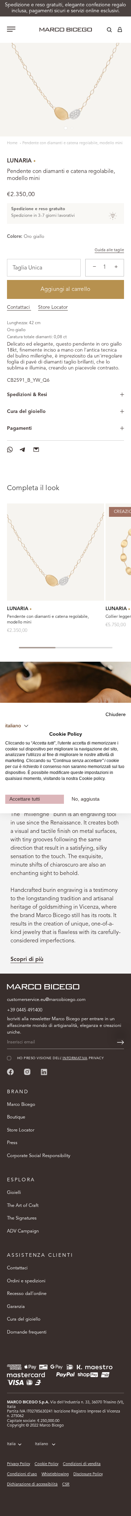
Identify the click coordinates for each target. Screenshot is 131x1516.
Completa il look (33, 488)
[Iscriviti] (120, 1042)
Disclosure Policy (88, 1474)
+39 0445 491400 (24, 1010)
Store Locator (53, 307)
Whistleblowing (55, 1474)
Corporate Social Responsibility (38, 1156)
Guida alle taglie (109, 250)
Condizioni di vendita (82, 1464)
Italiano (41, 1444)
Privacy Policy (18, 1464)
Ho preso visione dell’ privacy (60, 1058)
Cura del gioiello (26, 411)
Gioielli (14, 1192)
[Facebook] (10, 1071)
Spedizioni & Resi (27, 394)
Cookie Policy (46, 1464)
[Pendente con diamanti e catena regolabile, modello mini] (55, 552)
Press (12, 1143)
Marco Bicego (21, 1104)
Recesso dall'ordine (26, 1293)
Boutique (16, 1117)
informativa (75, 1058)
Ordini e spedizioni (26, 1281)
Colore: (14, 236)
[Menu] (11, 30)
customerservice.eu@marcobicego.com (46, 999)
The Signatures (22, 1218)
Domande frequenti (26, 1332)
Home (13, 143)
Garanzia (16, 1306)
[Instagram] (27, 1071)
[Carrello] (120, 31)
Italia (11, 1444)
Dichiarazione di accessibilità (32, 1485)
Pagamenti (19, 428)
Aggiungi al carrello (65, 289)
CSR (66, 1485)
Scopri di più (26, 959)
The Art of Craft (22, 1205)
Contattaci (19, 307)
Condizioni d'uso (22, 1474)
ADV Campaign (23, 1231)
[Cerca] (104, 31)
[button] (17, 726)
